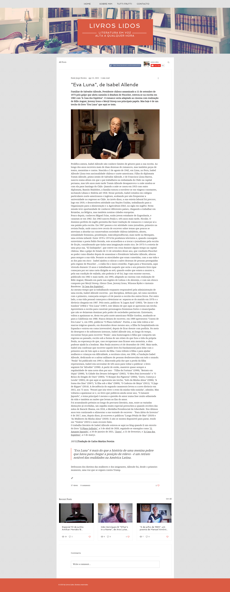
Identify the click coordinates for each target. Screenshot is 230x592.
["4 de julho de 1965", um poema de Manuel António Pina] (154, 513)
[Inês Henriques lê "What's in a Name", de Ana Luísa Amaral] (115, 513)
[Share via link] (72, 478)
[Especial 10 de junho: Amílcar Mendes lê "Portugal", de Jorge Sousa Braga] (76, 513)
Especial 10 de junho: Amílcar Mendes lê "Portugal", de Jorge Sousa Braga (76, 528)
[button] (168, 62)
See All (169, 499)
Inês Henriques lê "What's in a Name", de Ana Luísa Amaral (114, 528)
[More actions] (158, 78)
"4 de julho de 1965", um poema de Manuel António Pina (154, 528)
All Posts (62, 62)
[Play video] (115, 134)
